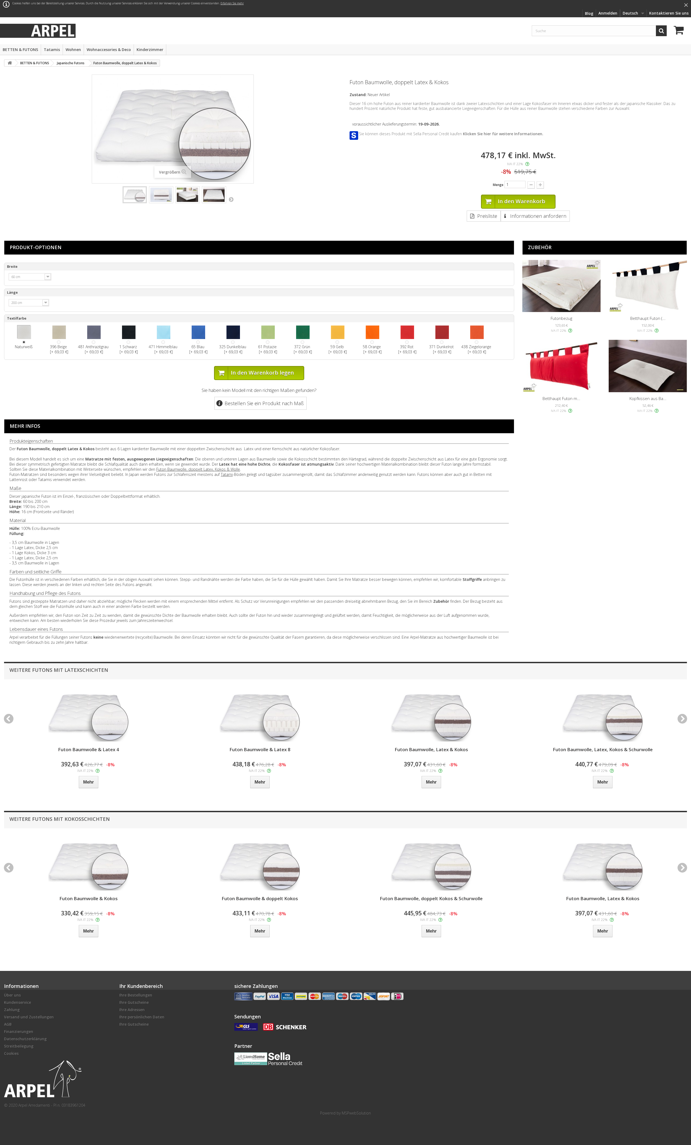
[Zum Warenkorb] (680, 31)
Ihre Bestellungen (135, 995)
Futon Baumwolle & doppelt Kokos (260, 898)
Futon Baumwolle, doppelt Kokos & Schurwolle (431, 898)
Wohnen (73, 49)
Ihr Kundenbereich (141, 986)
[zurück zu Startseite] (10, 63)
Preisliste (487, 216)
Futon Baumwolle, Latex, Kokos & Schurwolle (603, 749)
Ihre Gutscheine (134, 1002)
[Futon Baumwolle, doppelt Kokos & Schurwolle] (431, 863)
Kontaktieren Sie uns (669, 13)
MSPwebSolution (356, 1113)
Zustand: (358, 94)
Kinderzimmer (150, 49)
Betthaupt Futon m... (561, 398)
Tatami (227, 474)
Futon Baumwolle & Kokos (88, 898)
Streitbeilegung (18, 1046)
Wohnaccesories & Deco (109, 49)
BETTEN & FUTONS (20, 49)
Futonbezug (561, 318)
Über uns (12, 995)
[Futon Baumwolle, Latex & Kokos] (431, 714)
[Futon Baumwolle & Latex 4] (88, 714)
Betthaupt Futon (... (648, 318)
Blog (589, 13)
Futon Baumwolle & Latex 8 (259, 749)
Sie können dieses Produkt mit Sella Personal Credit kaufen (451, 133)
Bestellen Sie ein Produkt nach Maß (264, 403)
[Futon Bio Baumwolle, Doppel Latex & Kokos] (135, 195)
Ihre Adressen (132, 1009)
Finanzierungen (18, 1031)
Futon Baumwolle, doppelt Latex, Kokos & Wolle (198, 469)
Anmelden (607, 13)
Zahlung (12, 1009)
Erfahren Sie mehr (232, 3)
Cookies (11, 1053)
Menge (498, 184)
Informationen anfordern (537, 216)
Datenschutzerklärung (25, 1038)
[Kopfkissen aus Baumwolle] (648, 366)
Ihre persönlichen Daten (141, 1016)
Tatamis (52, 49)
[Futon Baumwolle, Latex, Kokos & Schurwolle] (603, 714)
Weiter (231, 199)
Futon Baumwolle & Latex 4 (88, 749)
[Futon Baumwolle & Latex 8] (260, 714)
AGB (8, 1024)
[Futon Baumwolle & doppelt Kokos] (260, 863)
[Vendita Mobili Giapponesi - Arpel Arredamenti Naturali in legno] (52, 30)
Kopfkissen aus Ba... (647, 398)
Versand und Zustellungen (29, 1016)
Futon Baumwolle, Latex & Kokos (431, 749)
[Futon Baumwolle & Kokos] (88, 863)
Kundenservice (17, 1002)
